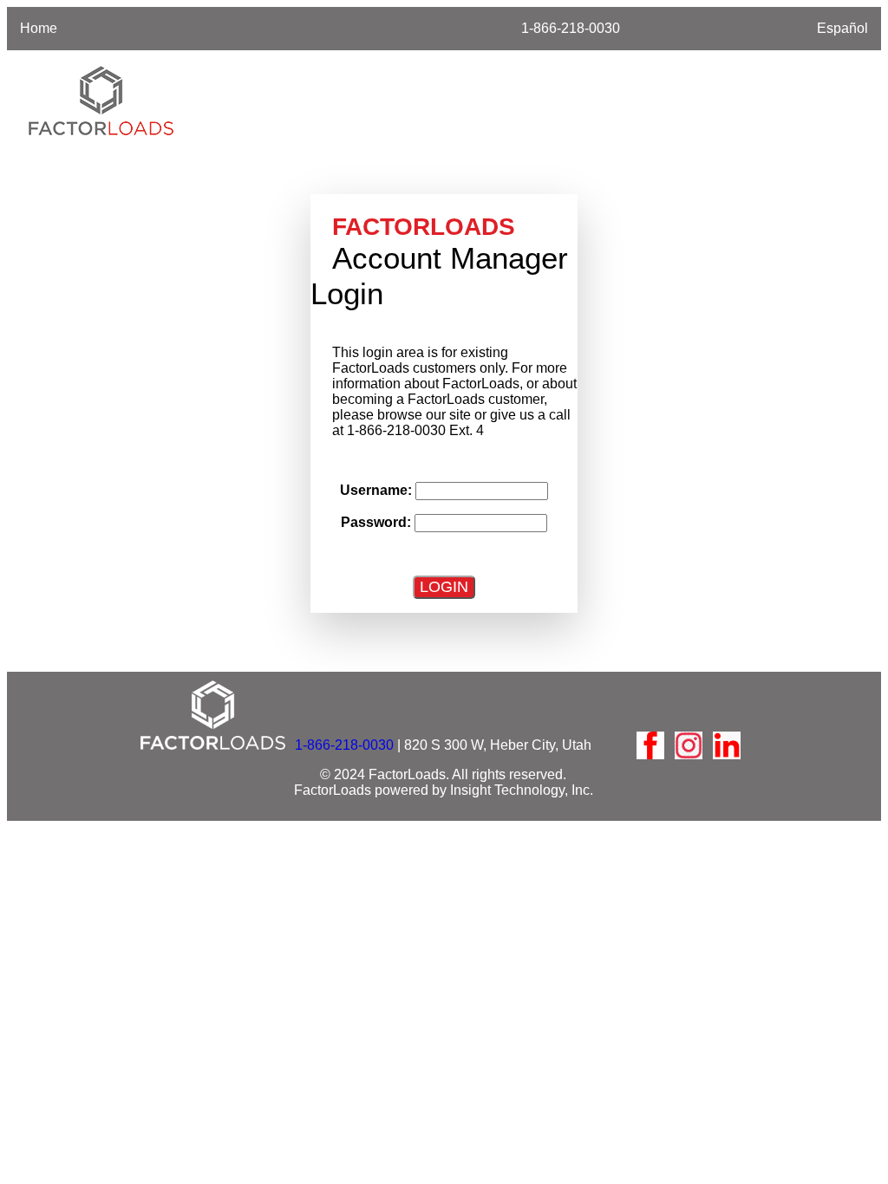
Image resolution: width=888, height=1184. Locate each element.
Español (842, 28)
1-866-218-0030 (570, 28)
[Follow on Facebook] (650, 745)
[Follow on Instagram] (688, 745)
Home (38, 28)
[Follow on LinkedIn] (727, 745)
